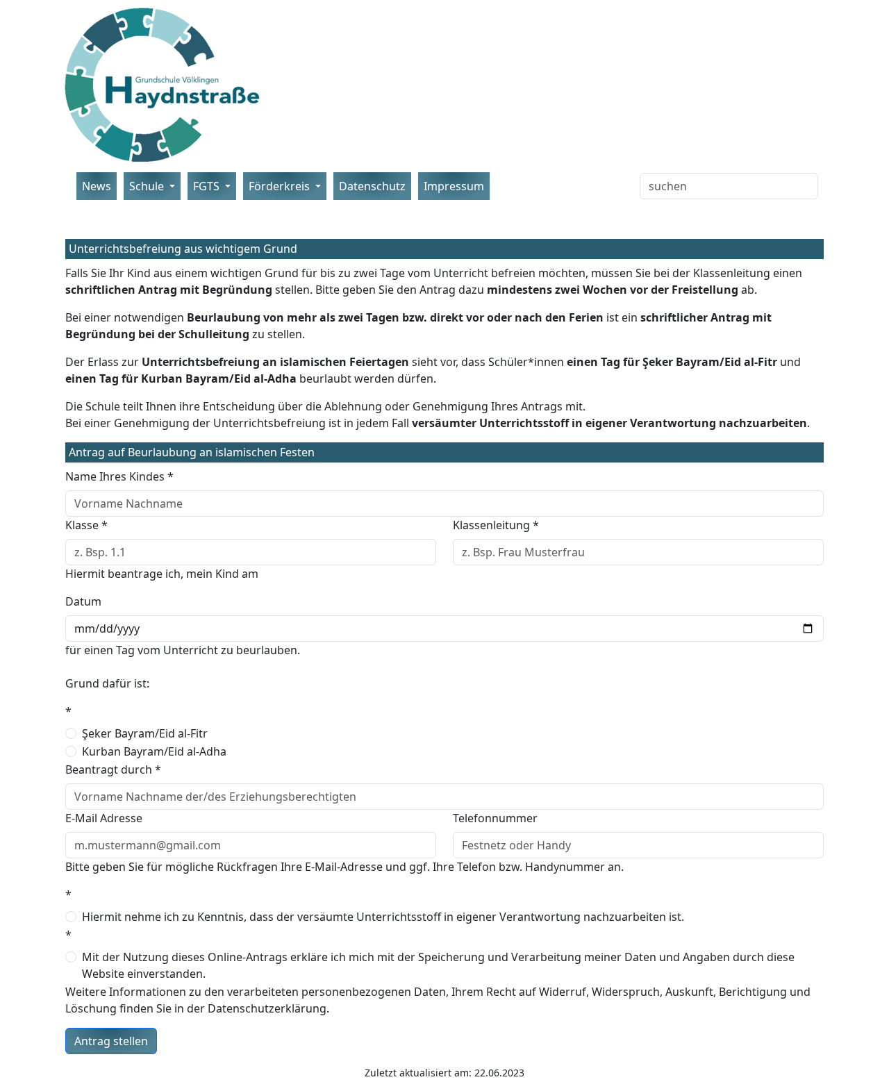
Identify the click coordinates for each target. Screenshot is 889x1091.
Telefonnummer (495, 818)
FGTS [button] (207, 186)
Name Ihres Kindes (119, 476)
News (96, 186)
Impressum (454, 186)
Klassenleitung (496, 525)
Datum (83, 601)
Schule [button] (148, 186)
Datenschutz (372, 186)
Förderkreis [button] (281, 186)
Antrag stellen (111, 1041)
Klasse (86, 525)
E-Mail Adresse (103, 818)
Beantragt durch (113, 769)
